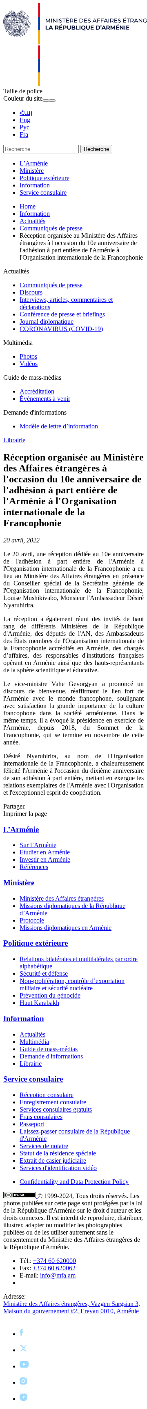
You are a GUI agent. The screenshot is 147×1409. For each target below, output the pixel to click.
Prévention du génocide (50, 995)
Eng (25, 119)
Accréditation (37, 391)
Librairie (14, 440)
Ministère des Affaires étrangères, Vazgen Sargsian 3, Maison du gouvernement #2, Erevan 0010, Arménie (71, 1307)
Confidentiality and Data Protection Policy (74, 1181)
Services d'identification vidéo (58, 1167)
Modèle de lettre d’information (59, 426)
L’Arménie (34, 163)
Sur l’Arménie (38, 844)
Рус (24, 127)
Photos (28, 356)
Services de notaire (44, 1145)
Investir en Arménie (45, 859)
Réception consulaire (47, 1094)
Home (28, 206)
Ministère (32, 170)
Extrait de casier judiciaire (53, 1160)
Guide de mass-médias (49, 1048)
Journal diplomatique (47, 321)
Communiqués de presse (51, 228)
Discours (31, 292)
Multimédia (34, 1041)
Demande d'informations (51, 1056)
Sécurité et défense (44, 973)
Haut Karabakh (39, 1002)
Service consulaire (43, 192)
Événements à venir (45, 398)
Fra (24, 134)
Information (35, 185)
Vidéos (29, 363)
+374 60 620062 (54, 1268)
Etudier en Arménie (45, 852)
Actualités (32, 220)
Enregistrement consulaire (53, 1102)
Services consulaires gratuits (56, 1109)
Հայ (26, 112)
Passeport (32, 1124)
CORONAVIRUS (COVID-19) (61, 328)
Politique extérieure (44, 177)
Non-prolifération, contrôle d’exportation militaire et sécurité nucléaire (72, 984)
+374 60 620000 (54, 1260)
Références (34, 866)
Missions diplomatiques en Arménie (65, 927)
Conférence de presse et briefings (62, 314)
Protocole (32, 920)
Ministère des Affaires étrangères (62, 898)
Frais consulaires (41, 1116)
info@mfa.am (58, 1275)
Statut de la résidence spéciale (58, 1153)
